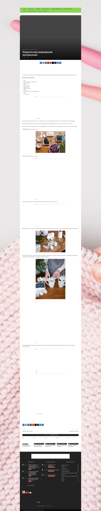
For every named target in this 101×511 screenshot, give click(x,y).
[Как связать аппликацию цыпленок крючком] (27, 441)
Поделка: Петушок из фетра (27, 431)
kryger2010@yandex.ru (48, 505)
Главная (25, 8)
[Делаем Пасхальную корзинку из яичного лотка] (50, 441)
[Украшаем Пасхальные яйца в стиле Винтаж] (62, 441)
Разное (24, 11)
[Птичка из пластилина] (44, 476)
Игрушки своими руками (56, 8)
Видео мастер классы (32, 11)
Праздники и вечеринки (67, 8)
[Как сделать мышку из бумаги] (44, 471)
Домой (23, 13)
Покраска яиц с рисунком (34, 129)
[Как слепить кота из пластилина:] (44, 466)
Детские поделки (45, 8)
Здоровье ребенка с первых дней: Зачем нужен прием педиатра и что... (34, 479)
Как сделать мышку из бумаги (53, 469)
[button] (77, 8)
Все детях (45, 11)
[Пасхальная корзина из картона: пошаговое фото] (39, 441)
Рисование (38, 8)
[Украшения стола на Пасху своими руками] (73, 441)
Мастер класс (31, 8)
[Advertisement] (50, 67)
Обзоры (40, 11)
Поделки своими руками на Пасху (40, 13)
